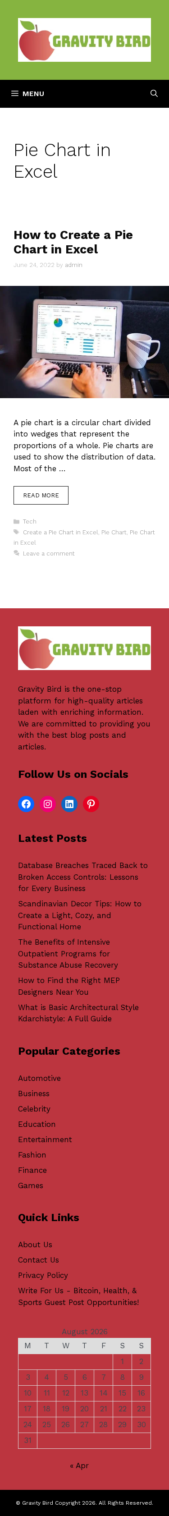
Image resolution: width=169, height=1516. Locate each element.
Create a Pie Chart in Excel (60, 532)
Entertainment (45, 1139)
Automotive (39, 1078)
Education (37, 1124)
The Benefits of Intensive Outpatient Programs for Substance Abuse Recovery (68, 953)
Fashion (32, 1154)
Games (30, 1185)
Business (34, 1093)
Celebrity (34, 1108)
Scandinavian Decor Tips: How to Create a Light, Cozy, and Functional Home (80, 915)
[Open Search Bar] (154, 93)
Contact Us (38, 1259)
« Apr (79, 1465)
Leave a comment (49, 553)
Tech (30, 521)
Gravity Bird (40, 689)
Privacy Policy (43, 1275)
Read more (41, 495)
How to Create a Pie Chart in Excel (73, 242)
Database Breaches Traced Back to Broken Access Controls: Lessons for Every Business (83, 877)
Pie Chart (114, 532)
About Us (35, 1244)
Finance (32, 1170)
